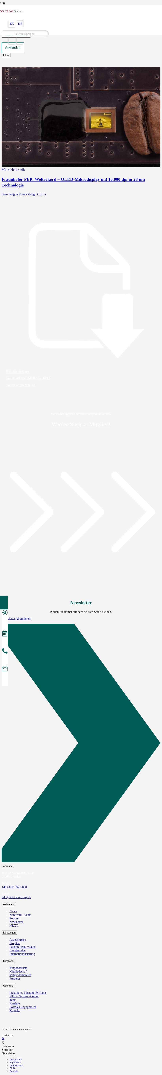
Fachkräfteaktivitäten (22, 946)
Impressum (15, 1062)
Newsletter (16, 922)
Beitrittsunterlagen (17, 371)
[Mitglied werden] (5, 613)
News (13, 911)
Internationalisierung (22, 954)
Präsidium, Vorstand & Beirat (27, 992)
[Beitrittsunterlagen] (81, 291)
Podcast (14, 918)
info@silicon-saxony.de (16, 897)
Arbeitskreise (17, 939)
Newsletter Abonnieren (16, 618)
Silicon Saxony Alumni (24, 996)
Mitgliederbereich (20, 975)
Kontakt (14, 1010)
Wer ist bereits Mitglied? (21, 385)
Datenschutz (16, 1065)
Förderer (14, 978)
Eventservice (17, 950)
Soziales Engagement (22, 1007)
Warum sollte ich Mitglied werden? (28, 378)
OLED (41, 194)
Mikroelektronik (13, 170)
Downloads (15, 1059)
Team (12, 999)
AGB (12, 1068)
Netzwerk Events (20, 914)
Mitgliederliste (18, 968)
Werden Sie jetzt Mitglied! (81, 424)
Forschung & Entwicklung (18, 194)
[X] (3, 1039)
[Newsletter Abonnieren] (81, 744)
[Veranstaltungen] (5, 634)
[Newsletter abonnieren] (5, 669)
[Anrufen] (5, 651)
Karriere (14, 1003)
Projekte (14, 943)
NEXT (13, 925)
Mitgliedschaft (18, 971)
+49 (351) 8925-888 (14, 887)
